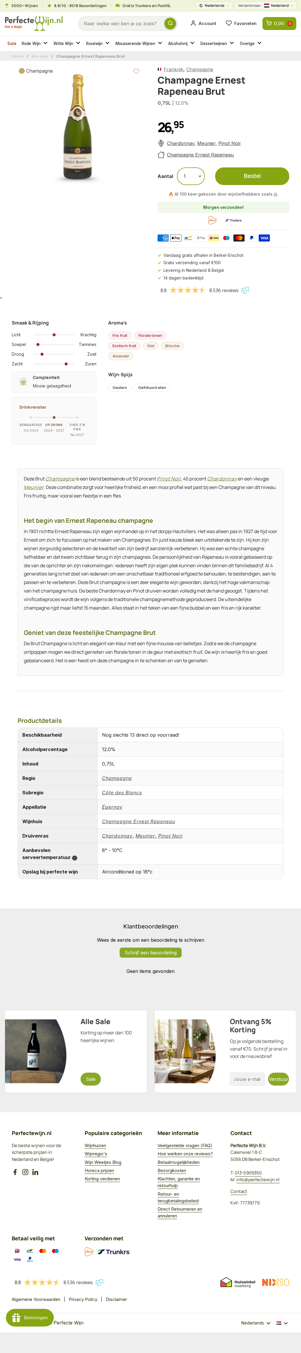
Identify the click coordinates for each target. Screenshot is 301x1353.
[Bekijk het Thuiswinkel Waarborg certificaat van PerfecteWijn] (237, 1282)
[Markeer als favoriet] (136, 71)
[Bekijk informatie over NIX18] (275, 1282)
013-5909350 (248, 1173)
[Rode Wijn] (46, 43)
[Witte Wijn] (78, 43)
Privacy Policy (83, 1299)
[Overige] (260, 43)
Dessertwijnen (213, 43)
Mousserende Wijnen (135, 43)
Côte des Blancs (122, 793)
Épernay (112, 807)
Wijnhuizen (95, 1145)
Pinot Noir (229, 143)
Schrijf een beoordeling (151, 953)
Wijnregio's (96, 1153)
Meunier (206, 143)
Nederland (263, 5)
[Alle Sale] (76, 1051)
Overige (247, 43)
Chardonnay (180, 143)
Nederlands (215, 5)
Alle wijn (39, 56)
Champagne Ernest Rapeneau (200, 155)
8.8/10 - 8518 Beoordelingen (80, 5)
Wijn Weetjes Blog (103, 1162)
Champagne (199, 69)
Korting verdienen (102, 1178)
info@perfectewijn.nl (258, 1179)
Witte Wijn (63, 43)
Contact (238, 1191)
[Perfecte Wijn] (34, 23)
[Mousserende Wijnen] (160, 43)
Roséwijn (94, 43)
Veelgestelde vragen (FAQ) (185, 1145)
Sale (11, 43)
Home (18, 56)
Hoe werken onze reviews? (185, 1153)
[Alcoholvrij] (193, 43)
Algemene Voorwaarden (36, 1299)
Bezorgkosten (172, 1170)
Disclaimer (116, 1299)
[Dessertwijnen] (232, 43)
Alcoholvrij (178, 43)
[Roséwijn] (108, 43)
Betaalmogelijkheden (179, 1162)
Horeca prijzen (99, 1170)
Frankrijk (173, 69)
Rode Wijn (31, 43)
